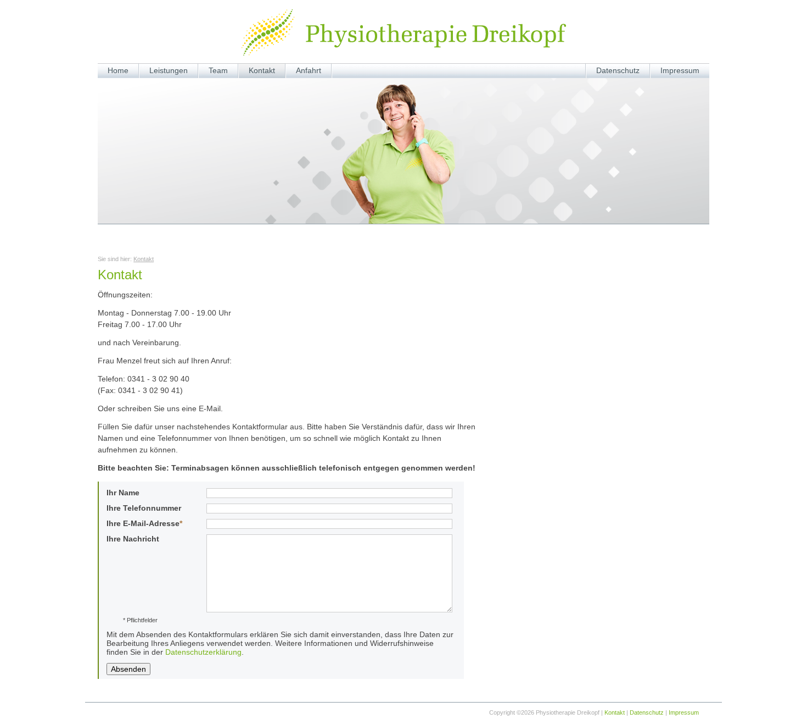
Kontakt (143, 259)
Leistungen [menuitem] (168, 70)
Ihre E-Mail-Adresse (144, 523)
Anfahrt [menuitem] (308, 70)
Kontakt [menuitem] (262, 70)
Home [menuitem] (118, 70)
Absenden (128, 669)
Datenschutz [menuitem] (618, 70)
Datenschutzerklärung (203, 652)
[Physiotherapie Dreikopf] (404, 32)
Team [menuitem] (218, 70)
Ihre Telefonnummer (144, 508)
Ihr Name (123, 492)
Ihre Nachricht (133, 538)
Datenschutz (647, 712)
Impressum (684, 712)
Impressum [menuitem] (679, 70)
